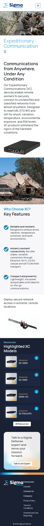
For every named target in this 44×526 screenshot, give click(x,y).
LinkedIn (26, 486)
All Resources (22, 423)
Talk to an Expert (21, 463)
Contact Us (28, 491)
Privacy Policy (29, 500)
